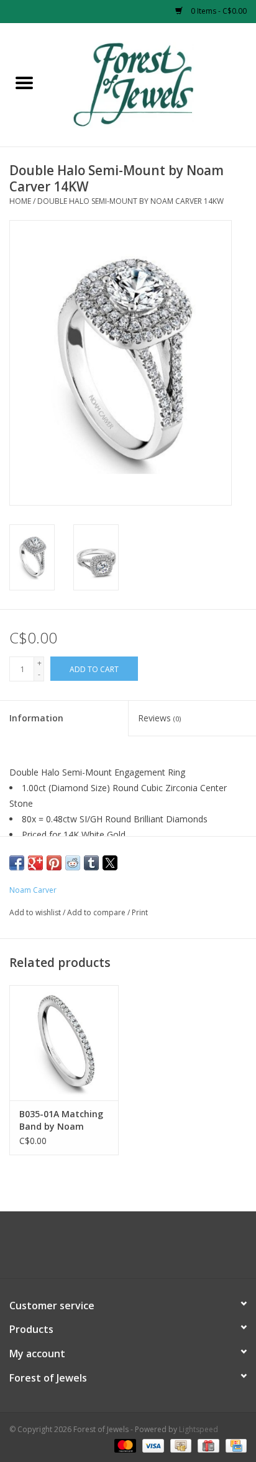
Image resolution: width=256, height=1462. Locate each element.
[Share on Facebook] (16, 862)
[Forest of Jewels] (152, 84)
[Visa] (152, 1445)
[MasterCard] (124, 1445)
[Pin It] (54, 862)
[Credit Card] (234, 1445)
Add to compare (97, 912)
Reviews (159, 718)
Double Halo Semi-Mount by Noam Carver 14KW (130, 201)
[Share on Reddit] (72, 862)
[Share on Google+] (35, 862)
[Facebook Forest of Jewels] (117, 1249)
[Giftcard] (207, 1445)
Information (36, 718)
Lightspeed (198, 1429)
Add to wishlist (36, 912)
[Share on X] (110, 862)
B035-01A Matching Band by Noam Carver (61, 1120)
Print (140, 912)
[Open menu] (24, 82)
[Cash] (179, 1445)
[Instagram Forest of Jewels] (139, 1249)
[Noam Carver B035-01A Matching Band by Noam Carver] (64, 1042)
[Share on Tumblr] (91, 862)
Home (20, 201)
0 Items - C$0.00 (218, 11)
